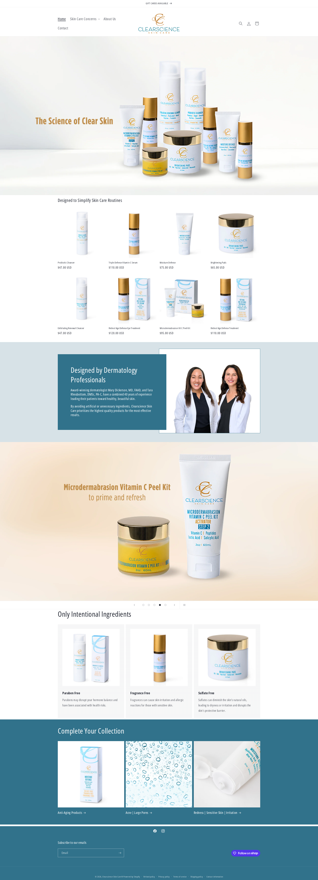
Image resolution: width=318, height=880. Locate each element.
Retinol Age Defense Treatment (225, 328)
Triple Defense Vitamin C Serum (123, 262)
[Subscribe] (120, 853)
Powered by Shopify (131, 876)
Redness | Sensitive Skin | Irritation (215, 813)
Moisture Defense (168, 262)
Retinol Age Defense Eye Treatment (124, 328)
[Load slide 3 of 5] (154, 605)
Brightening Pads (218, 262)
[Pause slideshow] (184, 605)
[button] (84, 19)
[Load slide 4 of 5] (160, 605)
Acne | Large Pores (137, 813)
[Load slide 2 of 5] (149, 605)
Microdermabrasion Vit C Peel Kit (175, 328)
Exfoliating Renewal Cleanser (71, 328)
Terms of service (180, 876)
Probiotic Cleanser (66, 262)
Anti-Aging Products (70, 813)
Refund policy (149, 876)
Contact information (214, 876)
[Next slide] (174, 605)
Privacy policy (164, 876)
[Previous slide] (134, 605)
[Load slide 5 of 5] (165, 605)
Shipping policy (196, 876)
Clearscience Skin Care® (112, 876)
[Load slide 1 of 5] (143, 605)
